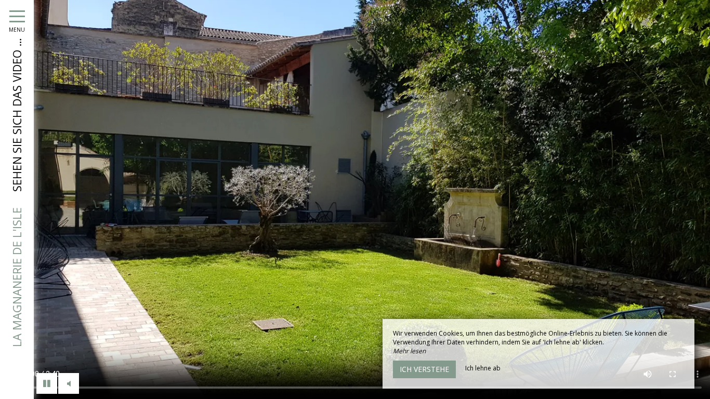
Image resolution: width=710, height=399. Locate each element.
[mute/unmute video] (68, 383)
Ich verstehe (424, 369)
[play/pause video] (46, 383)
